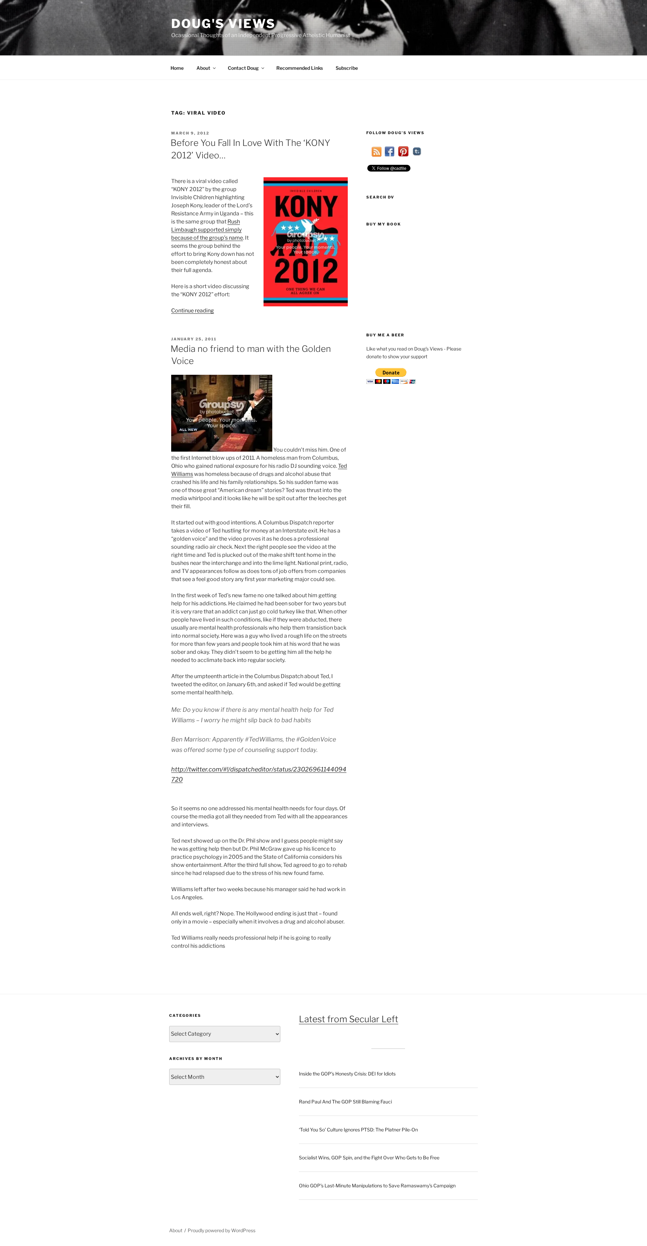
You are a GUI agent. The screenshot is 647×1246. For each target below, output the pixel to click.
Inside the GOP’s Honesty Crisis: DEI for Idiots (347, 1073)
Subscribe (347, 68)
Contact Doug (243, 68)
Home (177, 68)
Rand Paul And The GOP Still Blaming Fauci (345, 1101)
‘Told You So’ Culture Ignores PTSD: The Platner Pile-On (358, 1129)
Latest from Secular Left (348, 1019)
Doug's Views (223, 23)
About (203, 68)
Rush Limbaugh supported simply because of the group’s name (207, 229)
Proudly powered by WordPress (221, 1230)
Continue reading (192, 310)
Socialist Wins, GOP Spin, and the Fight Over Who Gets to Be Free (369, 1157)
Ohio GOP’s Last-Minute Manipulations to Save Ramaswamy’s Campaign (377, 1185)
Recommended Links (299, 68)
